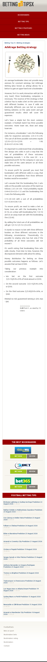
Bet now (18, 456)
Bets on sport (9, 631)
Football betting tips (23, 495)
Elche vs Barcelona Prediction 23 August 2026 (20, 533)
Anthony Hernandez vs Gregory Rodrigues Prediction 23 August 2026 (19, 566)
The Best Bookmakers (24, 442)
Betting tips (23, 22)
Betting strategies (23, 28)
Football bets (9, 627)
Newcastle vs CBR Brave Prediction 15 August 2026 (23, 604)
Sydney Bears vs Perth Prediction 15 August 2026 (22, 597)
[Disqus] (24, 344)
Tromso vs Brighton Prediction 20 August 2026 (21, 573)
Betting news (23, 35)
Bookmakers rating (11, 638)
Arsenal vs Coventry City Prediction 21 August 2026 (23, 541)
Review (32, 456)
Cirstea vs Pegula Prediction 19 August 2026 (20, 549)
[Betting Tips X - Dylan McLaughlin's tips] (18, 4)
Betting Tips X (10, 43)
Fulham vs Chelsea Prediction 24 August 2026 (20, 526)
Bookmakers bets (10, 634)
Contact (7, 646)
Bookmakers (23, 15)
